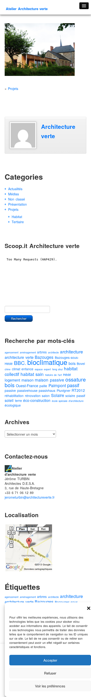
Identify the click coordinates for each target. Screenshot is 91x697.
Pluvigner (63, 390)
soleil (9, 400)
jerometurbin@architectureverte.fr (30, 497)
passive (10, 390)
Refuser (50, 673)
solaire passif (75, 395)
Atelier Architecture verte (27, 8)
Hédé (67, 374)
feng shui (57, 369)
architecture (71, 351)
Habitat (17, 216)
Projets (13, 88)
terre (18, 400)
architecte (53, 352)
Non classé (16, 199)
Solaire (57, 395)
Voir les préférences (50, 685)
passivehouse (27, 390)
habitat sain (32, 374)
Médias (13, 194)
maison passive (49, 380)
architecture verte (19, 357)
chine (7, 369)
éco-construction (36, 400)
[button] (88, 608)
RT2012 (78, 390)
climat (16, 369)
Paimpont (57, 385)
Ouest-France (27, 385)
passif (73, 385)
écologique (13, 405)
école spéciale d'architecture (68, 401)
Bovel (81, 363)
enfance (27, 369)
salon (46, 395)
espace (39, 369)
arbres (42, 352)
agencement (11, 352)
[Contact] (8, 468)
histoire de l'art (53, 375)
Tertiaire (18, 221)
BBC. (20, 362)
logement (12, 380)
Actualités (15, 188)
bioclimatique (47, 362)
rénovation (33, 395)
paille (43, 385)
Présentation (17, 204)
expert (47, 369)
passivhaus (47, 390)
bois (72, 363)
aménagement (28, 352)
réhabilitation (14, 395)
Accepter (50, 660)
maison (27, 380)
